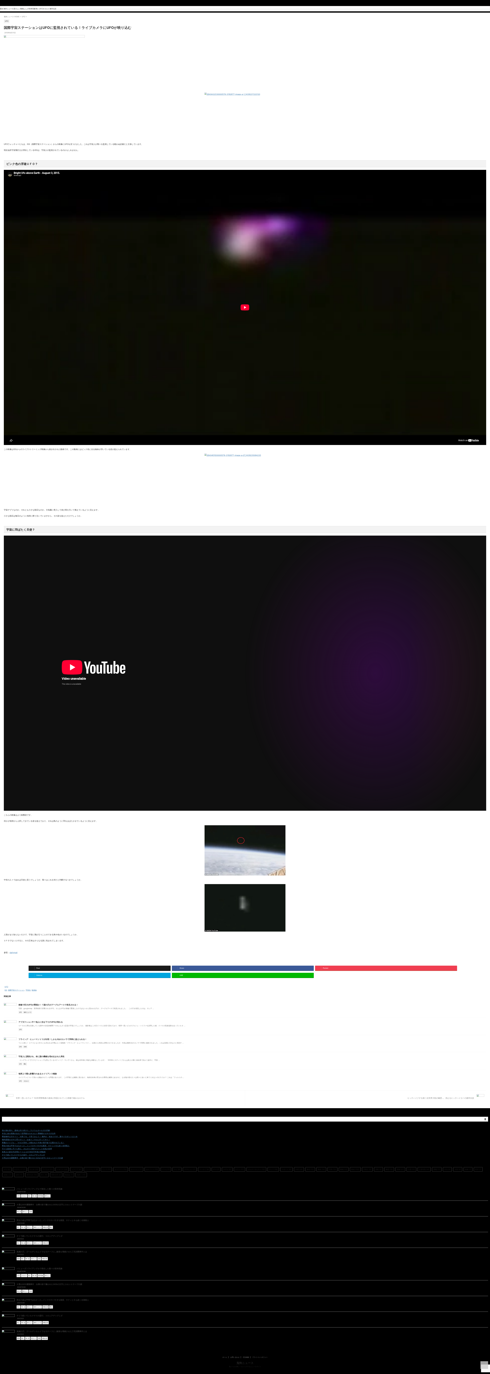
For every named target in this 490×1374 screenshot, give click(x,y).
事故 (321, 1169)
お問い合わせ (235, 1357)
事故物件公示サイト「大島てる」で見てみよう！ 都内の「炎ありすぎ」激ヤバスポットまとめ (39, 1136)
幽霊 (389, 1169)
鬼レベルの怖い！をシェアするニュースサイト (245, 1366)
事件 (310, 1169)
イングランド (91, 1169)
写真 (332, 1169)
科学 (478, 1169)
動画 (355, 1169)
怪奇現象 (32, 9)
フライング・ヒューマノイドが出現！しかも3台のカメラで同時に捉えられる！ (53, 1039)
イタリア (76, 1169)
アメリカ (47, 1169)
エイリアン (121, 1169)
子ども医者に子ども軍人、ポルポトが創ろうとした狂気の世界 (27, 1149)
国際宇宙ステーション (16, 990)
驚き (1, 9)
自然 (19, 1175)
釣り (44, 1175)
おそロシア (19, 1169)
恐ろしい (17, 9)
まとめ (33, 1169)
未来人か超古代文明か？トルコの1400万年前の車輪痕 (24, 1152)
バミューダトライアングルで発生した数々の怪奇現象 (40, 1189)
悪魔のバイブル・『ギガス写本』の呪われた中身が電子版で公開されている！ (33, 1142)
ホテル (227, 1169)
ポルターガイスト (256, 1169)
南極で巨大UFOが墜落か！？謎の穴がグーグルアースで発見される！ (48, 1005)
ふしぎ (26, 9)
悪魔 (436, 1169)
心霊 (411, 1169)
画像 (468, 1169)
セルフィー (152, 1169)
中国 (299, 1169)
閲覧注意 (56, 1175)
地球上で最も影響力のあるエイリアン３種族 (38, 1073)
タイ (177, 1169)
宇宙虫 (28, 990)
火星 (458, 1169)
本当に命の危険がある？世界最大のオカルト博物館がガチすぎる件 (29, 1133)
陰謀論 (34, 990)
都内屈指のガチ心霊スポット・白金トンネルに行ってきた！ (26, 1139)
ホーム (224, 1357)
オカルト (46, 9)
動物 (22, 9)
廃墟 (400, 1169)
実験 (378, 1169)
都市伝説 (53, 9)
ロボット (286, 1169)
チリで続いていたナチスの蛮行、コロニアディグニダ (23, 1155)
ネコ (216, 1169)
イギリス (62, 1169)
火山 (447, 1169)
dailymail (13, 952)
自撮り (7, 1175)
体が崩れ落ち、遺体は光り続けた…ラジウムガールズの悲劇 (26, 1130)
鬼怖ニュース (245, 1363)
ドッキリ (204, 1169)
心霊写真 (424, 1169)
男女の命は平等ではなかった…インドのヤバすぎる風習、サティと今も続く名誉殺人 (36, 1146)
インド (106, 1169)
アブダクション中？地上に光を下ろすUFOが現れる (41, 1022)
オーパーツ (136, 1169)
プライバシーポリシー (260, 1357)
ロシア (273, 1169)
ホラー (239, 1169)
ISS (6, 990)
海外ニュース (9, 9)
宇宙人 (367, 1169)
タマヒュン (189, 1169)
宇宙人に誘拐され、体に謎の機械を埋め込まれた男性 (41, 1056)
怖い (37, 9)
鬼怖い (81, 1175)
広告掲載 (246, 1357)
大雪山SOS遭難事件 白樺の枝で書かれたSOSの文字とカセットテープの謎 (32, 1158)
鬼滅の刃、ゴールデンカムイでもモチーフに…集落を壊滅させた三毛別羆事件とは (52, 1251)
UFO (41, 9)
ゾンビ (166, 1169)
